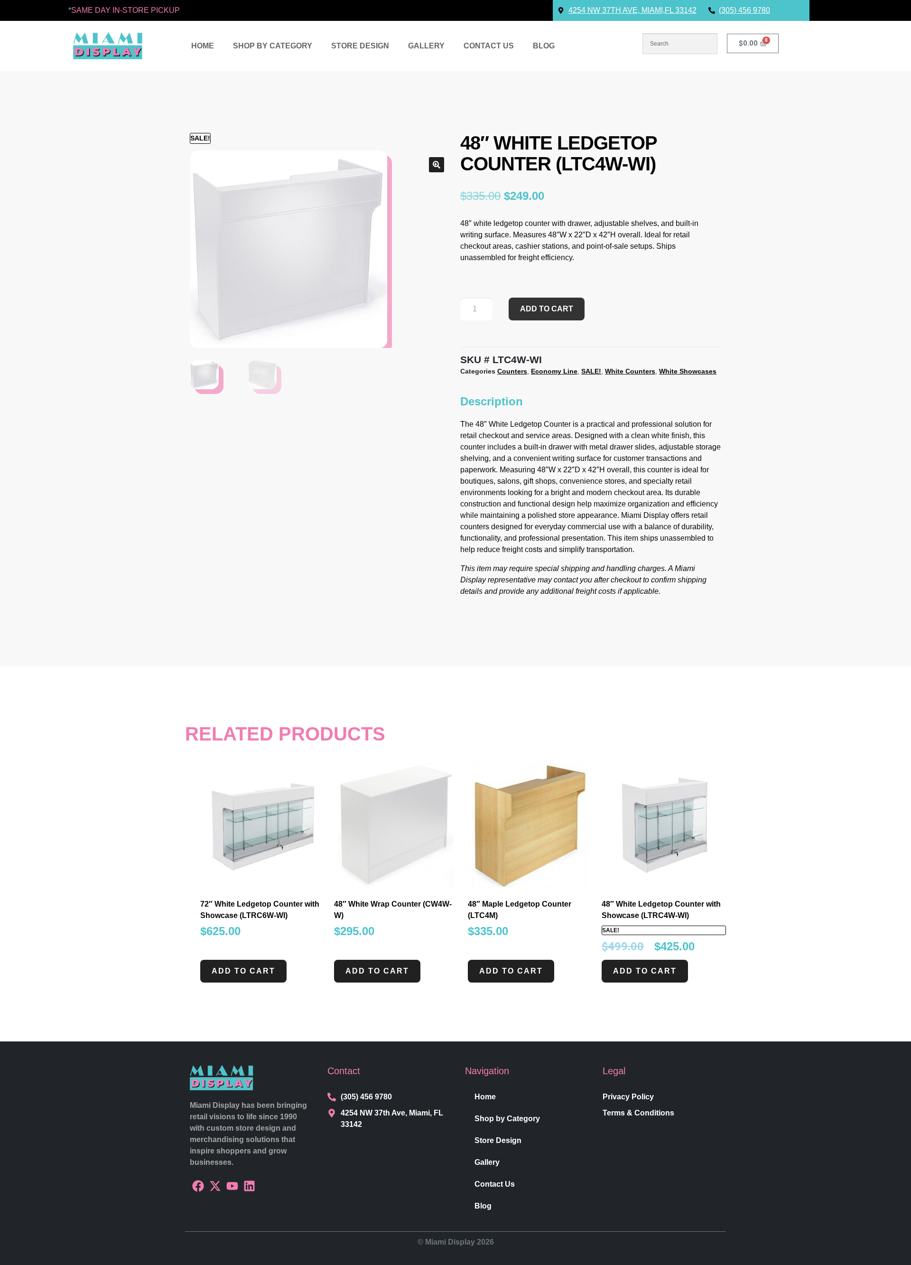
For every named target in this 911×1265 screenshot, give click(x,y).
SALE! (591, 371)
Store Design (360, 46)
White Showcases (687, 371)
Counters (512, 371)
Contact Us (489, 46)
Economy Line (554, 371)
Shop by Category (272, 46)
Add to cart (546, 309)
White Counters (630, 371)
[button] (436, 164)
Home (202, 46)
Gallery (426, 46)
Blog (544, 46)
